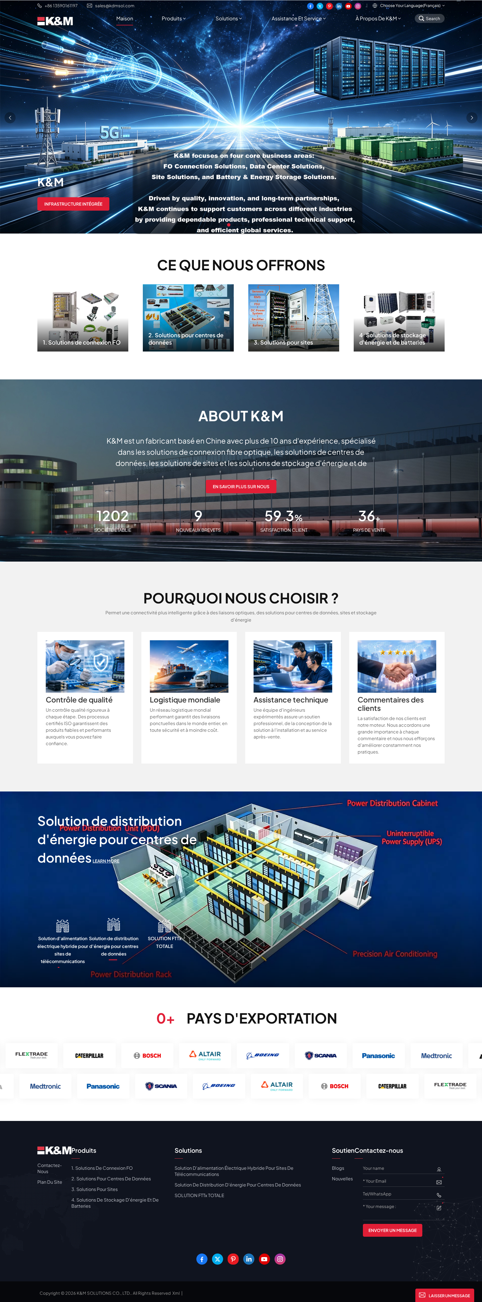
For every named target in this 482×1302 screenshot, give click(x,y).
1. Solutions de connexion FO (83, 316)
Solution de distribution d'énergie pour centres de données (238, 1185)
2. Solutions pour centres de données (188, 316)
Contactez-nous (49, 1168)
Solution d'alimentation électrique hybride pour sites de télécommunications (135, 838)
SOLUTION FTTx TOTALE (199, 1195)
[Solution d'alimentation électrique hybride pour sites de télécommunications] (241, 889)
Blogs (338, 1168)
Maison (124, 18)
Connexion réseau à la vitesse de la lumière (95, 203)
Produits (172, 18)
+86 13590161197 (61, 5)
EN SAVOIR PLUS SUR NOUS (241, 486)
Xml (176, 1293)
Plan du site (49, 1182)
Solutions (227, 18)
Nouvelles (342, 1178)
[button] (228, 225)
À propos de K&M (376, 18)
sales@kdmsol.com (114, 5)
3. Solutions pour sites (293, 316)
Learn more (179, 860)
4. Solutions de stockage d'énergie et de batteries (399, 316)
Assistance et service (297, 18)
